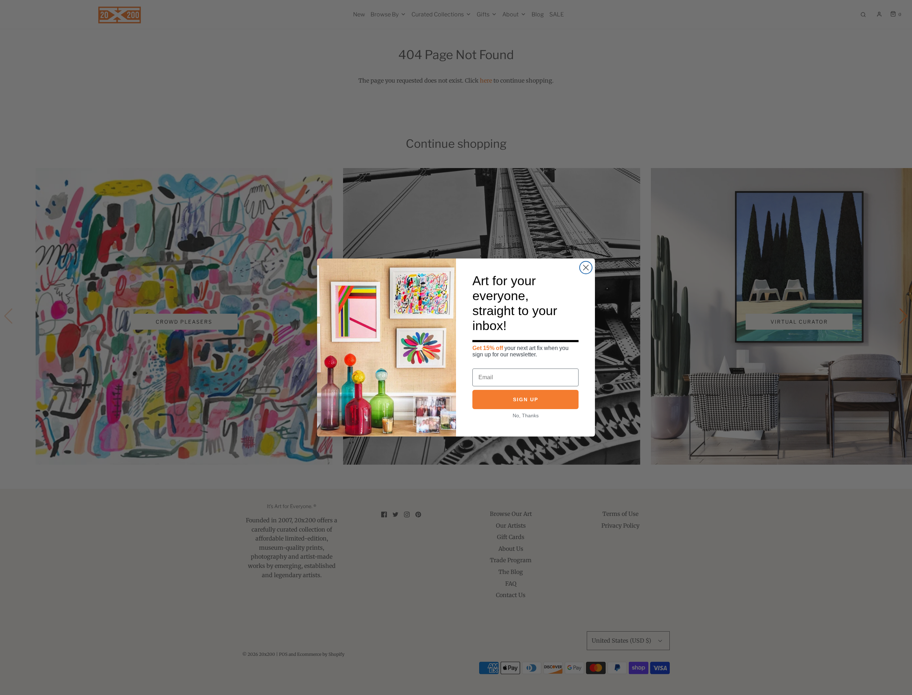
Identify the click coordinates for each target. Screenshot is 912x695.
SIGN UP (525, 399)
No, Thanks (526, 415)
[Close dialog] (586, 267)
